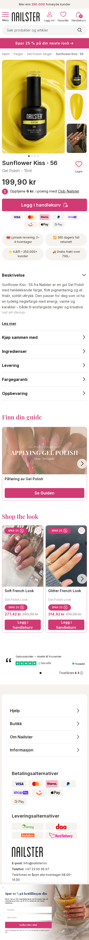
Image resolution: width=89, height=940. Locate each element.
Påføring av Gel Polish (24, 479)
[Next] (82, 579)
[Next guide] (82, 464)
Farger (18, 54)
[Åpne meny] (5, 14)
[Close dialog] (3, 887)
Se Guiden (44, 493)
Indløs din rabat (28, 925)
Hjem (6, 54)
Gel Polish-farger (39, 54)
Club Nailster (68, 191)
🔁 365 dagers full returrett (66, 240)
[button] (44, 710)
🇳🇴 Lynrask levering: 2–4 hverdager (22, 240)
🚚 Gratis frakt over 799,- (66, 254)
